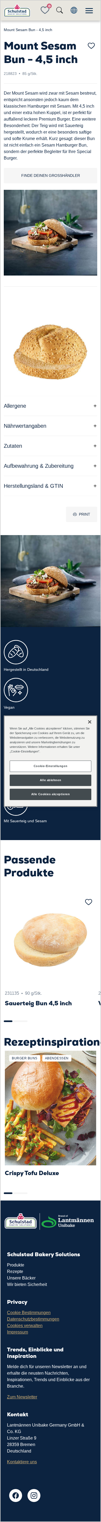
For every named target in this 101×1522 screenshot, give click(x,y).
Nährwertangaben (25, 426)
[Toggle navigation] (89, 10)
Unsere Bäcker (21, 1278)
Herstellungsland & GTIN (33, 486)
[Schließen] (90, 722)
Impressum (17, 1332)
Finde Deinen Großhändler (50, 175)
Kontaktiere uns (22, 1462)
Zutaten (13, 446)
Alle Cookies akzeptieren (50, 794)
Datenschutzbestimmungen (33, 1319)
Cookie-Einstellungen (50, 766)
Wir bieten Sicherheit (27, 1284)
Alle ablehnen (50, 780)
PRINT (84, 514)
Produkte (15, 1265)
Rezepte (15, 1271)
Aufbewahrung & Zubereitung (39, 466)
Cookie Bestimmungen (29, 1312)
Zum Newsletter (22, 1397)
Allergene (15, 406)
